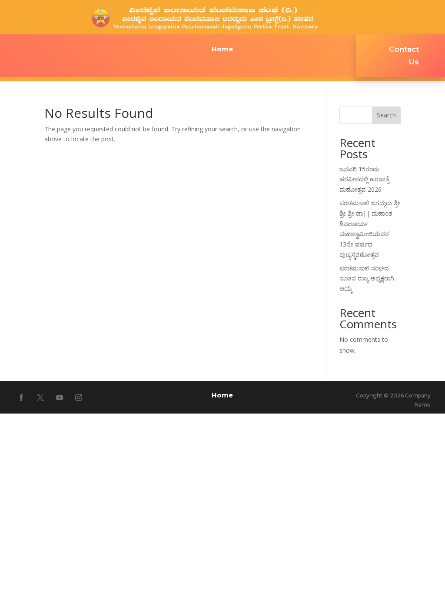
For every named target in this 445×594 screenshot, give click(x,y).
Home (222, 49)
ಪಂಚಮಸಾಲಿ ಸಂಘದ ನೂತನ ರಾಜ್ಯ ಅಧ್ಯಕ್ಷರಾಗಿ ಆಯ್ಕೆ (366, 278)
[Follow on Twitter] (40, 397)
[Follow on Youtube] (59, 397)
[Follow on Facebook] (21, 397)
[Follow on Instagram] (79, 397)
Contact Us (404, 55)
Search (386, 115)
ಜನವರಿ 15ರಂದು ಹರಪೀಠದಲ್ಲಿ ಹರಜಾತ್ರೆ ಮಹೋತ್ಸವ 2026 (364, 179)
